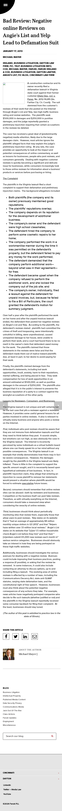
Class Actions (9, 714)
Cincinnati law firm (42, 75)
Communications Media (13, 707)
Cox (5, 69)
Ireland (8, 63)
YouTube (7, 794)
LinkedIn (25, 636)
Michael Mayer (12, 57)
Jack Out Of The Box (12, 711)
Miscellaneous (9, 725)
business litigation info (36, 66)
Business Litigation (23, 72)
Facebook (6, 636)
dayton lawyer (46, 72)
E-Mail (34, 636)
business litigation (26, 63)
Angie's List (10, 75)
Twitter (15, 636)
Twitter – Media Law (12, 790)
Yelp (17, 66)
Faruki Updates (9, 718)
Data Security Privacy (12, 703)
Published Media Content (14, 700)
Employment (8, 721)
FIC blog (23, 75)
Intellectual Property (12, 696)
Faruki (33, 69)
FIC (11, 66)
